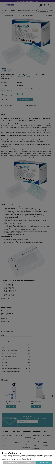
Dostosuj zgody (29, 462)
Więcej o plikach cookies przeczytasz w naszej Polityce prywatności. (17, 459)
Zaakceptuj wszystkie (44, 462)
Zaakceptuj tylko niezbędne (12, 462)
